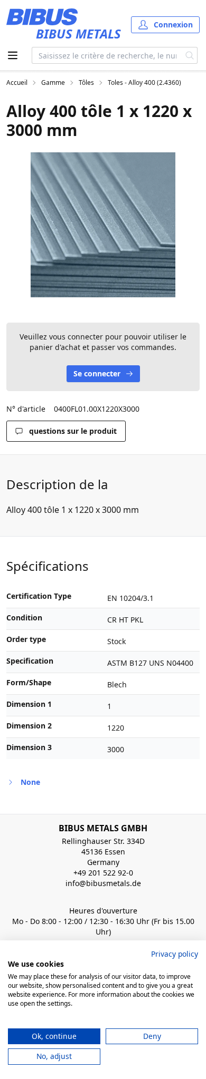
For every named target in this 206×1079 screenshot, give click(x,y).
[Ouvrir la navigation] (12, 55)
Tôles (86, 83)
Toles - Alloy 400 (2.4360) (144, 83)
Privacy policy (174, 954)
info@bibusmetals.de (103, 883)
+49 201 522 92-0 (103, 873)
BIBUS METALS (78, 33)
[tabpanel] (103, 224)
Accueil (16, 83)
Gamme (53, 83)
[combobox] (107, 55)
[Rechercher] (190, 55)
